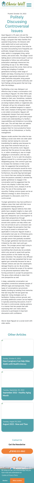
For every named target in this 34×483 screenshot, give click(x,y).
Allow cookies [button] (17, 480)
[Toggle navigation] (29, 5)
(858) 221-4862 (18, 451)
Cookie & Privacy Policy (10, 475)
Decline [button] (5, 480)
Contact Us (17, 440)
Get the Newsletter (17, 444)
